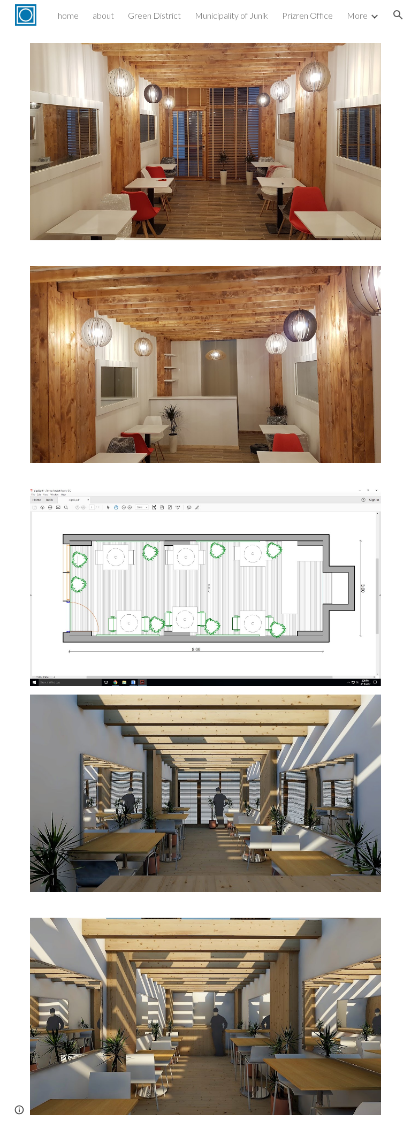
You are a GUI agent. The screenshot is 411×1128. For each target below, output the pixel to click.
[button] (398, 15)
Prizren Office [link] (307, 15)
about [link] (103, 15)
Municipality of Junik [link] (231, 15)
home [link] (68, 15)
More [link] (357, 15)
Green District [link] (154, 15)
